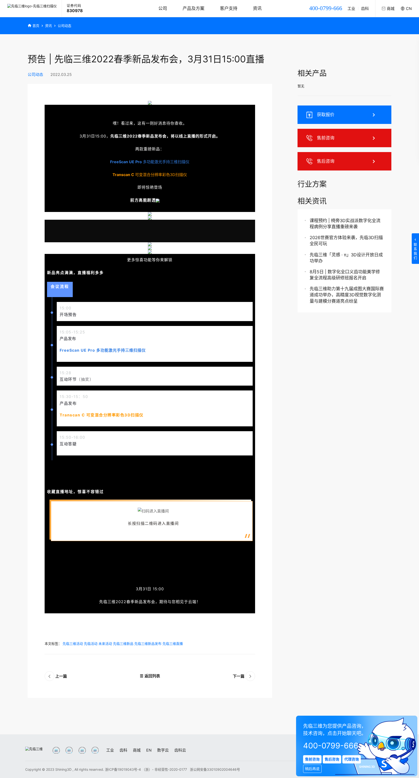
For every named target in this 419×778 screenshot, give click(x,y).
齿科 (365, 8)
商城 (137, 750)
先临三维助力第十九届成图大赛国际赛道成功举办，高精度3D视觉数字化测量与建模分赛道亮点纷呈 (347, 294)
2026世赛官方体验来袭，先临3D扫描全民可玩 (346, 240)
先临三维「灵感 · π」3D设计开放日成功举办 (346, 257)
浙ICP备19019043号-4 (123, 769)
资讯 (257, 8)
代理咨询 (351, 759)
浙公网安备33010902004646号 (215, 769)
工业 (351, 8)
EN (149, 750)
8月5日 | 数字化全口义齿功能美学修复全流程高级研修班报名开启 (345, 274)
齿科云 (180, 750)
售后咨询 (325, 161)
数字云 (163, 750)
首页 (35, 26)
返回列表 (152, 675)
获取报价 (325, 114)
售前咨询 (325, 137)
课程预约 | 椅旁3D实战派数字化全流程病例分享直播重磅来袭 (345, 223)
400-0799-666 (325, 8)
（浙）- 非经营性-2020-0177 (165, 769)
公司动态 (64, 26)
